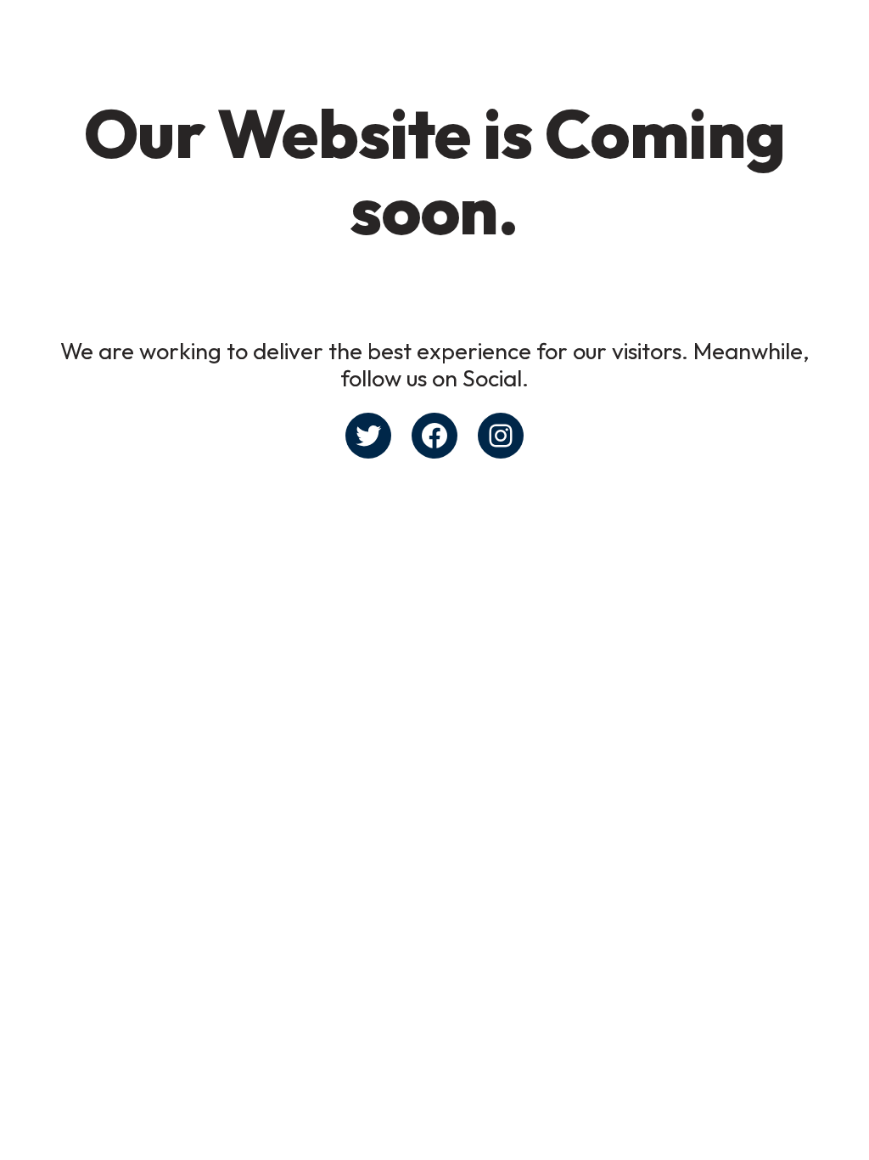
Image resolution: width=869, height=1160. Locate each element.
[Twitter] (368, 436)
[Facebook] (434, 436)
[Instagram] (501, 436)
